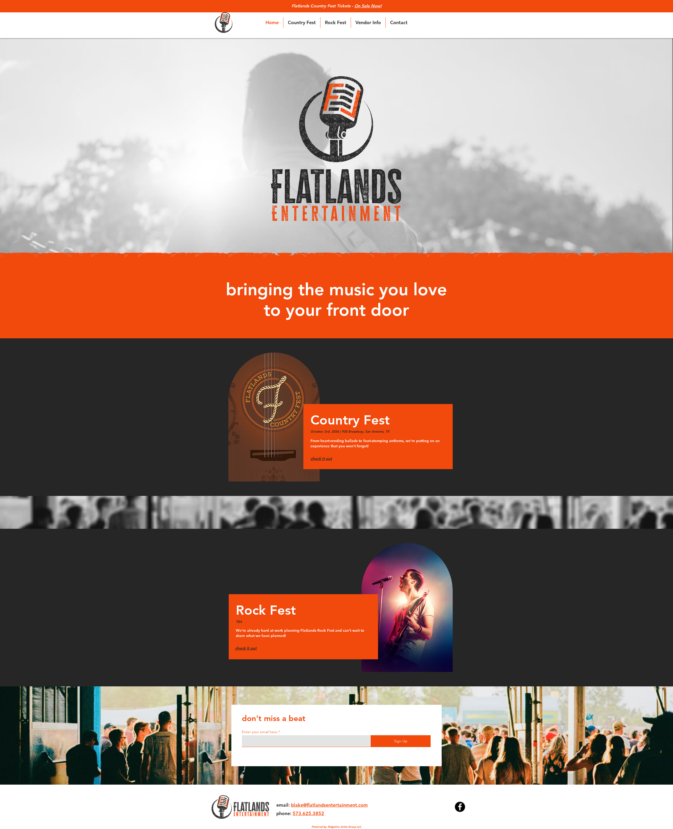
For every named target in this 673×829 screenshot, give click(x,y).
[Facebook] (460, 807)
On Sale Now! (368, 5)
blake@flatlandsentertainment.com (329, 805)
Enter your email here (259, 732)
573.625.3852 (308, 813)
